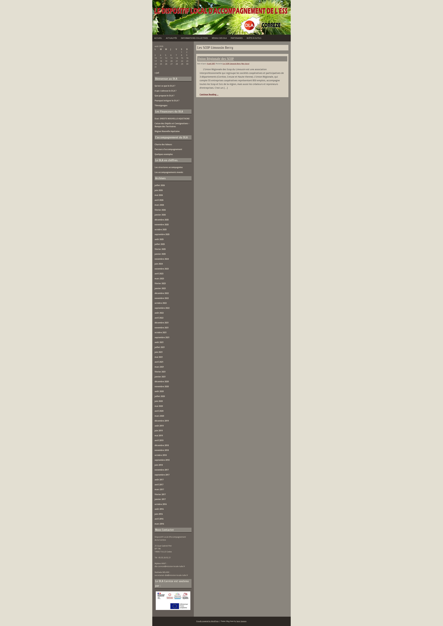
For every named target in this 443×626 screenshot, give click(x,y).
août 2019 (159, 426)
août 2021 (159, 342)
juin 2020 (159, 401)
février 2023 (160, 283)
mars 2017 (159, 489)
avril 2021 (159, 362)
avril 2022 (159, 318)
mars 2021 (159, 367)
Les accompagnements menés (169, 172)
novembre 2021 (162, 328)
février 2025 (160, 249)
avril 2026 (159, 200)
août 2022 (159, 313)
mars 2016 (159, 524)
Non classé (245, 64)
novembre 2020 (162, 386)
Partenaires (237, 38)
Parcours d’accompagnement (168, 149)
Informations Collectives (194, 38)
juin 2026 (159, 190)
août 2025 (159, 239)
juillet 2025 (160, 244)
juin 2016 (159, 514)
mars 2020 (159, 416)
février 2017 (160, 494)
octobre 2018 (161, 455)
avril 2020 (159, 411)
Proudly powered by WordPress (207, 621)
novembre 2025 (162, 224)
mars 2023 (159, 278)
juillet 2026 (160, 185)
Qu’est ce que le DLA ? (165, 86)
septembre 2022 (162, 308)
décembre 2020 (162, 381)
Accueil (158, 38)
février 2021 (160, 372)
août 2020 (159, 391)
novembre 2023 (162, 269)
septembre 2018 (162, 460)
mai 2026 (159, 195)
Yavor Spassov (241, 621)
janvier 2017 (160, 499)
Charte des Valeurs (163, 144)
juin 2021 (159, 352)
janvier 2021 (160, 377)
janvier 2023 (160, 288)
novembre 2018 (162, 450)
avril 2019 (159, 440)
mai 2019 (159, 435)
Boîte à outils (254, 38)
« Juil (157, 73)
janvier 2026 (160, 215)
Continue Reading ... (209, 94)
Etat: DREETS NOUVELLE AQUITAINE (172, 118)
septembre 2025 (162, 234)
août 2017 (159, 480)
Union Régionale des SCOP (216, 59)
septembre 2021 (162, 337)
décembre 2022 (162, 293)
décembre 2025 (162, 220)
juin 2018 (159, 465)
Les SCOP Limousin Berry (232, 64)
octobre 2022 (161, 303)
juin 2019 (159, 430)
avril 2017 (159, 484)
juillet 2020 (160, 396)
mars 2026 (159, 205)
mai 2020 (159, 406)
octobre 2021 (161, 332)
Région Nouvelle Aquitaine (167, 131)
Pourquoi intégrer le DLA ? (167, 100)
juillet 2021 (160, 347)
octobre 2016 (161, 504)
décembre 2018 (162, 445)
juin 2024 (159, 264)
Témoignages (161, 105)
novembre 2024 (162, 259)
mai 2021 (159, 357)
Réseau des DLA (219, 38)
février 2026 (160, 210)
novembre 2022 (162, 298)
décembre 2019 (162, 421)
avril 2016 (159, 519)
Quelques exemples (164, 154)
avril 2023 (159, 273)
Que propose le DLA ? (164, 96)
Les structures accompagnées (169, 167)
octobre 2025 (161, 229)
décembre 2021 (162, 323)
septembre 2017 (162, 475)
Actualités (171, 38)
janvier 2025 (160, 254)
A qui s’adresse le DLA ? (165, 91)
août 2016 (159, 509)
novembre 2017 (162, 470)
